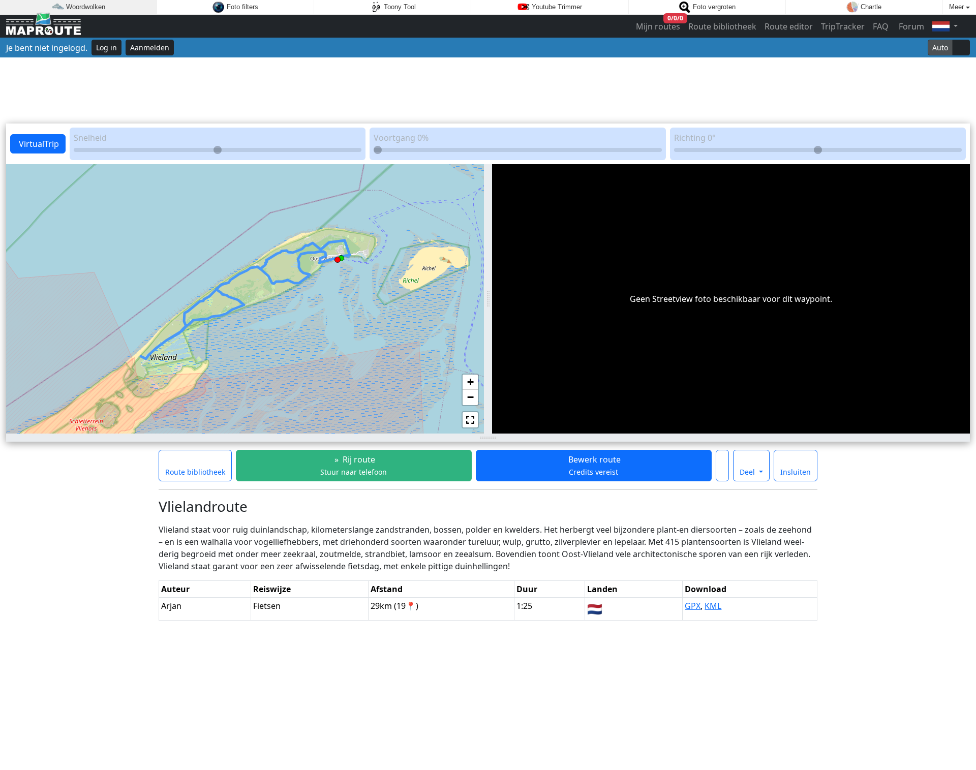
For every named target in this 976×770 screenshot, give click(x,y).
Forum (910, 26)
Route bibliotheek (722, 26)
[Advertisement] (488, 90)
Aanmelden (149, 47)
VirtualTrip (38, 143)
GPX (692, 605)
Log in (106, 47)
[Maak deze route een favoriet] (722, 465)
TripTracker (843, 26)
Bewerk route (593, 465)
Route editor (789, 26)
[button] (341, 256)
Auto (940, 47)
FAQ (881, 26)
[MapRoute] (43, 26)
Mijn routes (658, 24)
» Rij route (353, 465)
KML (713, 605)
